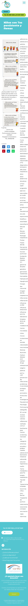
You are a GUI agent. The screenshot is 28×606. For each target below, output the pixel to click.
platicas (22, 370)
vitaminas (23, 516)
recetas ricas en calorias (22, 416)
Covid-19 (22, 128)
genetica (23, 269)
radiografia (23, 409)
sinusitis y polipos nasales (23, 448)
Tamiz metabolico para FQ (23, 471)
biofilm (22, 69)
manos (22, 328)
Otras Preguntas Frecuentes (11, 560)
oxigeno (22, 368)
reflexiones (23, 421)
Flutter (22, 240)
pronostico (23, 393)
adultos (22, 44)
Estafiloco (23, 219)
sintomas (23, 444)
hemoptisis (23, 276)
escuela (22, 214)
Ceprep (22, 88)
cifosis (22, 93)
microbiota (23, 330)
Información (6, 549)
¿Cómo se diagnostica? (9, 555)
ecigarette (23, 188)
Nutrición (23, 352)
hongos (22, 284)
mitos (22, 333)
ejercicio (22, 191)
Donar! (6, 11)
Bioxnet (19, 603)
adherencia (23, 39)
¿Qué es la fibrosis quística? (11, 552)
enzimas (23, 198)
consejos (23, 126)
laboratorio (23, 316)
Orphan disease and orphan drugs (22, 359)
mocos (22, 336)
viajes (22, 514)
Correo (8, 532)
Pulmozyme (24, 407)
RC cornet (23, 412)
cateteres (23, 85)
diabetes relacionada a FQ (24, 160)
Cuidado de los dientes (22, 133)
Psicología (23, 404)
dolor (21, 174)
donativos (23, 181)
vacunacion (23, 511)
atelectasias (24, 62)
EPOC (22, 205)
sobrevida (23, 459)
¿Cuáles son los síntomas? (10, 557)
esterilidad (23, 221)
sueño (22, 466)
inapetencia (24, 295)
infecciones (23, 298)
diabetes (23, 156)
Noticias (22, 350)
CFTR (22, 90)
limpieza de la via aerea (23, 321)
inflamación (24, 300)
